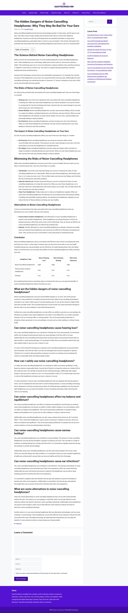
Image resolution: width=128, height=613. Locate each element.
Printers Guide (44, 13)
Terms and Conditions (99, 13)
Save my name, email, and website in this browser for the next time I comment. (41, 573)
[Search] (109, 22)
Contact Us (75, 13)
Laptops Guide (33, 13)
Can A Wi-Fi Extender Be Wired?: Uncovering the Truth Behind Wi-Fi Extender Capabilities (98, 43)
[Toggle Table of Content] (32, 49)
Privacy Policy (86, 13)
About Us (66, 13)
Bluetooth (19, 523)
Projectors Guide (56, 13)
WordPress (75, 610)
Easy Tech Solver (59, 610)
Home (24, 13)
